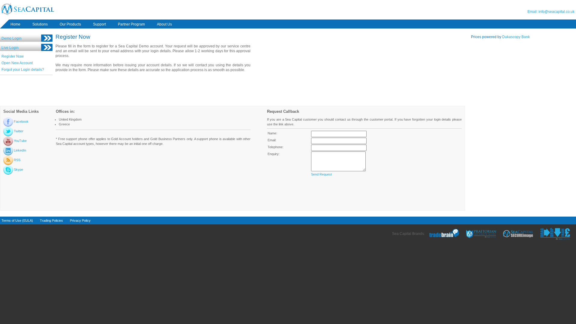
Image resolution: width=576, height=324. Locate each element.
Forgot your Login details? (23, 70)
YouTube (20, 140)
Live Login (10, 48)
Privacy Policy (80, 220)
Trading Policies (51, 220)
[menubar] (97, 24)
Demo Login (12, 38)
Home (15, 24)
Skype (18, 169)
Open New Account (17, 63)
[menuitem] (15, 24)
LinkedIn (19, 150)
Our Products (70, 24)
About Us (164, 24)
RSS (16, 160)
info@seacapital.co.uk (556, 12)
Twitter (18, 131)
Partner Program (131, 24)
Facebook (20, 121)
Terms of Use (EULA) (17, 220)
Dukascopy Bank (516, 37)
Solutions (40, 24)
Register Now (13, 56)
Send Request (321, 174)
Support (99, 24)
